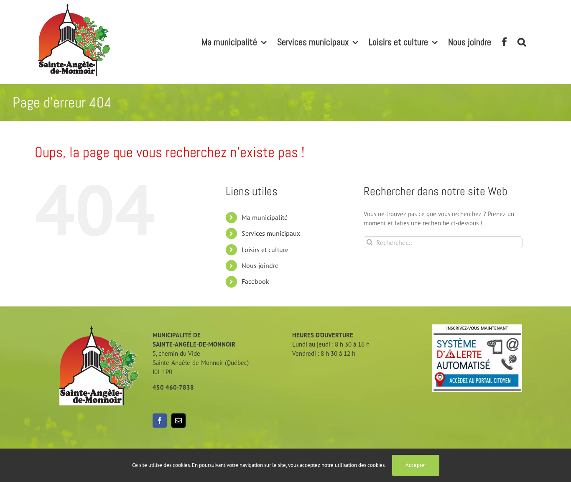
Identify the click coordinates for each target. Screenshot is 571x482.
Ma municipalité (265, 217)
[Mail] (178, 420)
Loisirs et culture (265, 249)
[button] (521, 42)
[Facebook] (160, 420)
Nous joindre (260, 265)
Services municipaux (271, 233)
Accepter (415, 465)
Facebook (255, 281)
